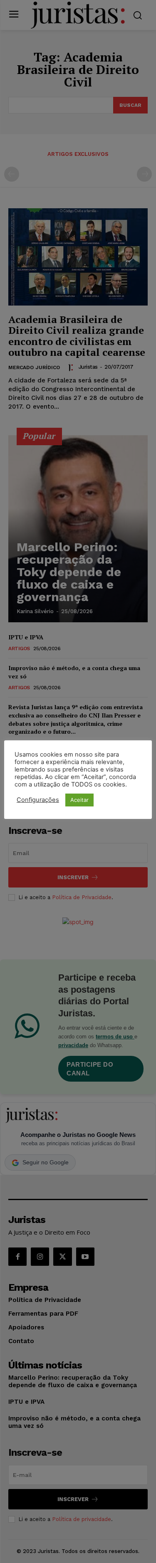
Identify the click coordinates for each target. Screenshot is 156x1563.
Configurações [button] (38, 800)
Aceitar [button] (79, 799)
